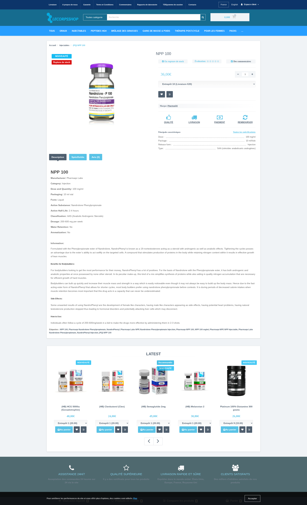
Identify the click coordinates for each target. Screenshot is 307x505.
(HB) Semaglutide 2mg (153, 406)
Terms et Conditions (104, 5)
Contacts (192, 5)
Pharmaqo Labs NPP (130, 329)
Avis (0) (96, 157)
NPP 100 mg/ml (202, 329)
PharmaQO (173, 106)
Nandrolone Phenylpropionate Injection (157, 329)
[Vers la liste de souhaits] (77, 429)
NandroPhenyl (113, 329)
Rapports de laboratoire (147, 5)
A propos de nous (70, 5)
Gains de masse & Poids (156, 31)
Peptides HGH (98, 31)
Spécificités (77, 157)
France (224, 5)
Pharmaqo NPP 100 (185, 329)
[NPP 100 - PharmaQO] (100, 92)
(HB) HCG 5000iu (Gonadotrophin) (70, 408)
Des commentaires (242, 61)
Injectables (79, 31)
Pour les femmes (214, 31)
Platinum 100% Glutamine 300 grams (236, 408)
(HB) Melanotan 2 (194, 406)
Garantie (87, 5)
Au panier (65, 429)
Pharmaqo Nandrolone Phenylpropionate (87, 329)
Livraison (53, 5)
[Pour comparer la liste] (84, 429)
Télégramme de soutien (173, 5)
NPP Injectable (231, 329)
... (242, 31)
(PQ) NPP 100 (105, 333)
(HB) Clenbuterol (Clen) (112, 406)
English (234, 5)
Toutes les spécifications (244, 132)
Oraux (63, 31)
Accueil (52, 45)
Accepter (252, 498)
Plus (135, 498)
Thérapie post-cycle (187, 31)
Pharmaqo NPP (216, 329)
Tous (52, 31)
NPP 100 (64, 329)
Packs (232, 31)
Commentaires (125, 5)
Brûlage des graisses (124, 31)
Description (57, 157)
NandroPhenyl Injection (87, 333)
